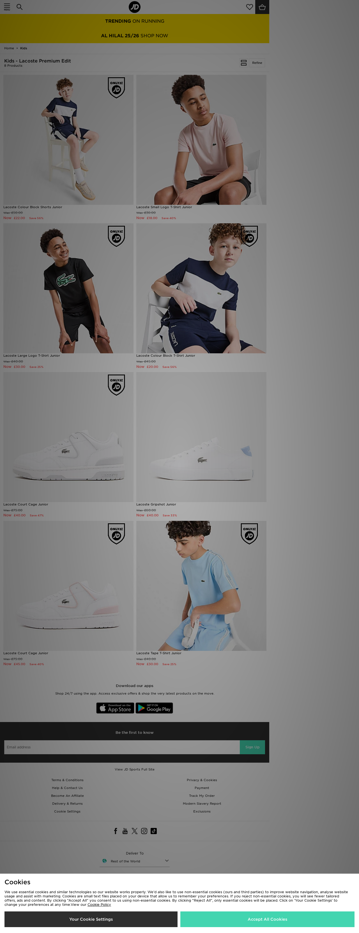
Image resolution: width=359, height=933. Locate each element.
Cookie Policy (99, 904)
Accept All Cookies (267, 919)
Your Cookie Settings (91, 919)
